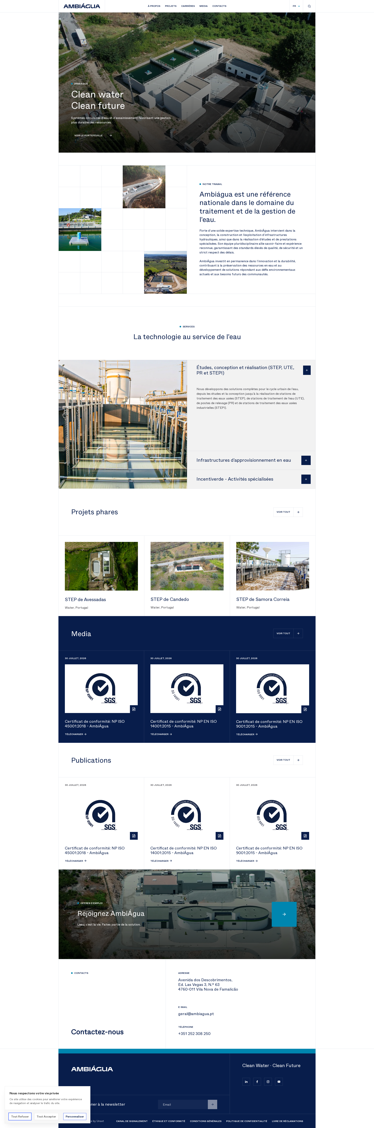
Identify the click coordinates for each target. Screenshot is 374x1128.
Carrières (188, 6)
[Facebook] (257, 1082)
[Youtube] (279, 1082)
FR (294, 6)
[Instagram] (268, 1082)
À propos (154, 6)
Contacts (219, 6)
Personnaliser (75, 1116)
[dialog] (47, 1104)
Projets (170, 6)
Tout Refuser (20, 1116)
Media (203, 6)
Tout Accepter (46, 1116)
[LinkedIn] (246, 1082)
